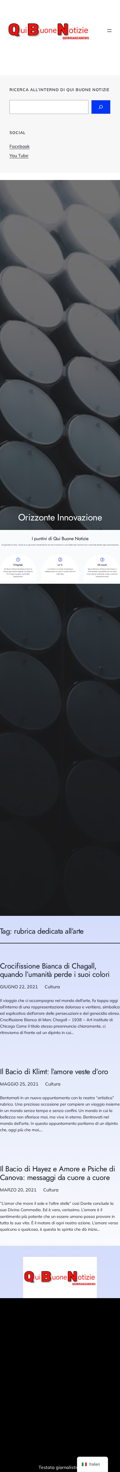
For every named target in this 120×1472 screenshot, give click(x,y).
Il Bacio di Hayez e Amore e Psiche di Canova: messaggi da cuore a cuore (57, 1173)
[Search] (101, 107)
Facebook (19, 146)
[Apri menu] (109, 30)
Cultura (52, 986)
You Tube (18, 155)
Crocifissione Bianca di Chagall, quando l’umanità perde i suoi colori (55, 970)
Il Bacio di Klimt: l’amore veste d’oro (54, 1071)
